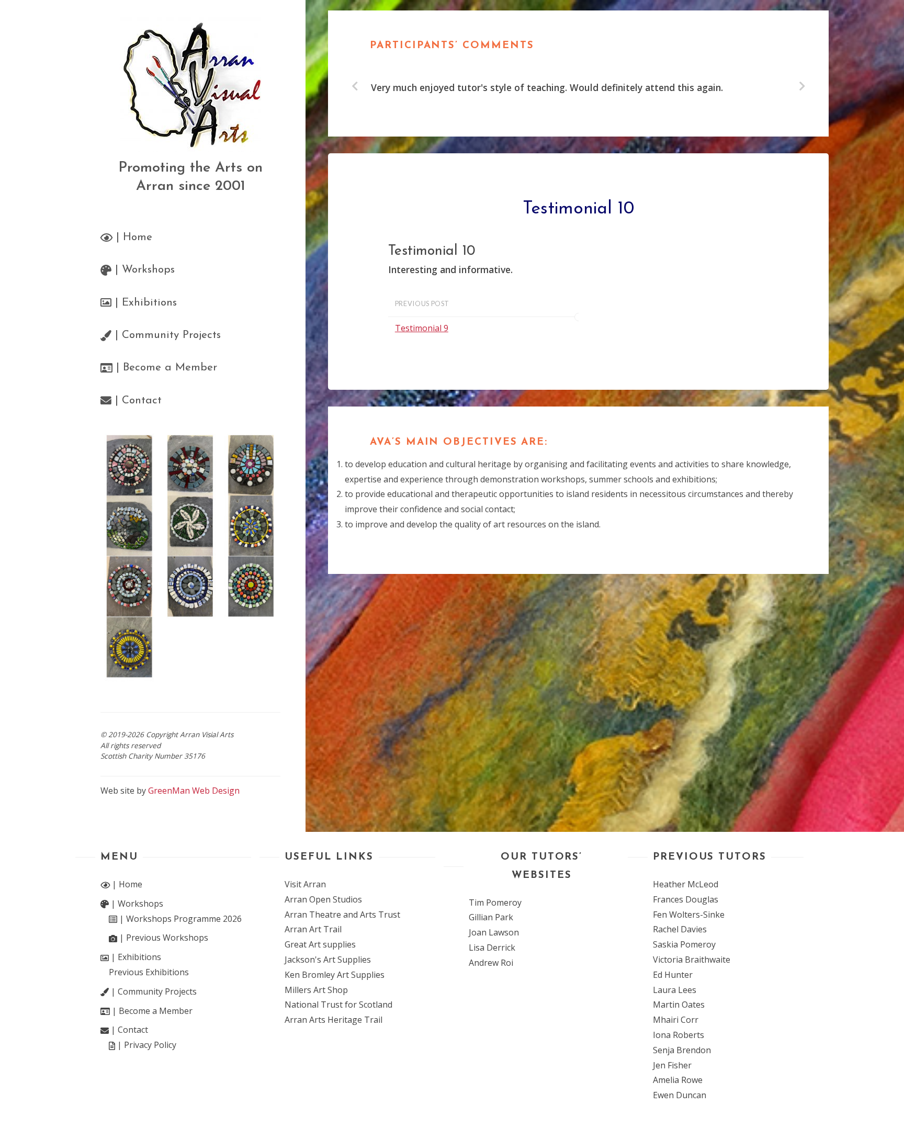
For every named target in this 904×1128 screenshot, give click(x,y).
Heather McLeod (685, 884)
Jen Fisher (672, 1065)
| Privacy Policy (145, 1045)
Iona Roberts (678, 1035)
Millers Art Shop (316, 990)
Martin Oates (679, 1004)
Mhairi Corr (675, 1019)
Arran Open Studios (323, 899)
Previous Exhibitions (149, 972)
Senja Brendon (682, 1050)
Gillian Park (491, 917)
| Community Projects (153, 991)
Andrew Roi (491, 962)
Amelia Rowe (678, 1080)
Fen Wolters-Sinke (689, 914)
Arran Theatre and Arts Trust (342, 914)
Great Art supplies (320, 944)
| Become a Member (151, 1011)
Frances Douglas (685, 899)
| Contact (128, 1029)
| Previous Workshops (162, 937)
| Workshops (136, 903)
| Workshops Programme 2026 (179, 918)
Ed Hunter (673, 974)
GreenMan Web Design (194, 790)
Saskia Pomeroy (684, 944)
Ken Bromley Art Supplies (335, 974)
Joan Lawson (494, 932)
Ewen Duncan (679, 1095)
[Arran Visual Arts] (190, 84)
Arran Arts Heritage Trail (333, 1019)
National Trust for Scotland (338, 1004)
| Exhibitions (135, 957)
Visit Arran (305, 884)
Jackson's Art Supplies (328, 959)
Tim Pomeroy (495, 902)
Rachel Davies (680, 929)
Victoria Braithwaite (691, 959)
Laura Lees (674, 990)
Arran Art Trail (313, 929)
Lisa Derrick (492, 947)
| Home (126, 884)
